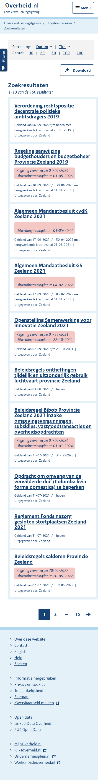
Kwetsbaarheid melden (34, 702)
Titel (64, 46)
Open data (23, 717)
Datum (44, 46)
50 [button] (54, 52)
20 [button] (42, 52)
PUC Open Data (27, 729)
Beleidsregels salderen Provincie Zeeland (51, 559)
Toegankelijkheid (28, 690)
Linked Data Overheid (32, 723)
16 (77, 615)
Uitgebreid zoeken (59, 23)
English (20, 651)
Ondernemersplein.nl (32, 756)
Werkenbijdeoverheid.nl (34, 762)
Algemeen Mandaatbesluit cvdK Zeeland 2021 (51, 214)
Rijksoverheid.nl (27, 750)
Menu (86, 7)
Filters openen (3, 60)
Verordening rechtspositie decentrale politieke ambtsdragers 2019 (44, 111)
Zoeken (20, 663)
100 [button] (66, 52)
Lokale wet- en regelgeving (22, 23)
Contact (20, 645)
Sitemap (21, 696)
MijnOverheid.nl (27, 743)
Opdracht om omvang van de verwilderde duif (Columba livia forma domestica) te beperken (50, 481)
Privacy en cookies (29, 684)
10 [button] (31, 52)
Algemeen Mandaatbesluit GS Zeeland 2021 (48, 268)
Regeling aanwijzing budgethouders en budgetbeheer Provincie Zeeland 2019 (52, 156)
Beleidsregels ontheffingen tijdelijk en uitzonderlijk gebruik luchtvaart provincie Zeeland (51, 375)
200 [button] (80, 52)
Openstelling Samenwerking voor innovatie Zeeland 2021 (52, 323)
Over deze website (29, 639)
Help (18, 657)
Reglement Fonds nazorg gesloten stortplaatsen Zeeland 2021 (50, 521)
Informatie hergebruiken (35, 678)
